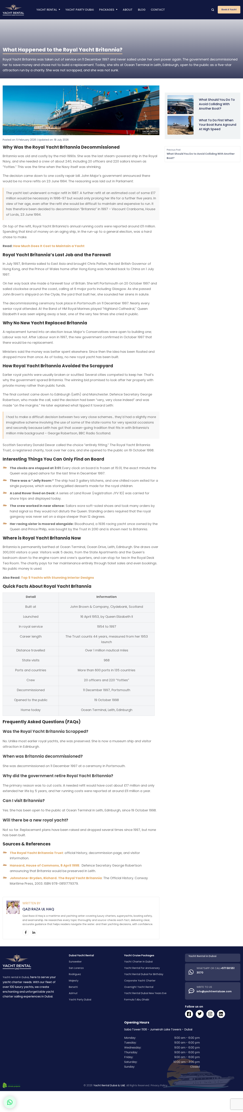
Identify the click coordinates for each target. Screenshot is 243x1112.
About (128, 10)
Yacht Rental (46, 10)
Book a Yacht (229, 9)
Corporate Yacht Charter (139, 980)
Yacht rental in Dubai (16, 977)
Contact (158, 10)
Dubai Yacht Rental (81, 955)
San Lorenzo (76, 968)
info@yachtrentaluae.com (214, 991)
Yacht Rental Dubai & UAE (109, 1085)
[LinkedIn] (34, 932)
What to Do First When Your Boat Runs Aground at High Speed (217, 124)
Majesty (73, 980)
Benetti (73, 987)
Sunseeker (75, 961)
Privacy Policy (159, 1085)
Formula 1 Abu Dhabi (136, 999)
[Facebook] (25, 932)
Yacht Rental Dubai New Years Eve (145, 993)
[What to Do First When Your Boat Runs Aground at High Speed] (180, 125)
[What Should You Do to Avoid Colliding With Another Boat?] (180, 104)
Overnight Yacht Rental (138, 987)
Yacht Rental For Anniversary (142, 968)
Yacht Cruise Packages (139, 955)
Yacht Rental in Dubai (202, 956)
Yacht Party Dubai (79, 10)
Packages (106, 10)
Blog (142, 10)
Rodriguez (75, 974)
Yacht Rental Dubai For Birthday (143, 974)
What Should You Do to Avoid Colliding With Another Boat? (217, 104)
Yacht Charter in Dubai (138, 961)
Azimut (73, 993)
